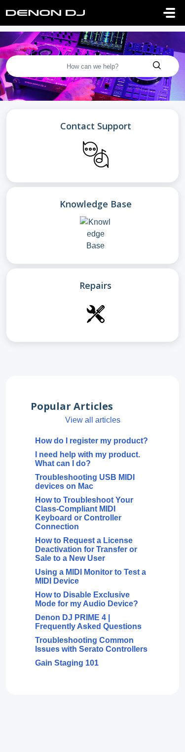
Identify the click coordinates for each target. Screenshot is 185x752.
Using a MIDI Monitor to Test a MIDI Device (90, 576)
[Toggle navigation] (169, 13)
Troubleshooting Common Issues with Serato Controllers (91, 644)
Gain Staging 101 (67, 663)
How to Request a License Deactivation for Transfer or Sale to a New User (86, 549)
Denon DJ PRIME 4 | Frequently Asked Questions (88, 622)
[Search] (157, 66)
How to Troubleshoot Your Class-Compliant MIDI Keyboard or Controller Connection (84, 513)
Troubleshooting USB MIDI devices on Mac (85, 481)
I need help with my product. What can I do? (87, 459)
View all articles (92, 420)
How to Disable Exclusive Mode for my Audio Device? (86, 599)
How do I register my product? (91, 440)
